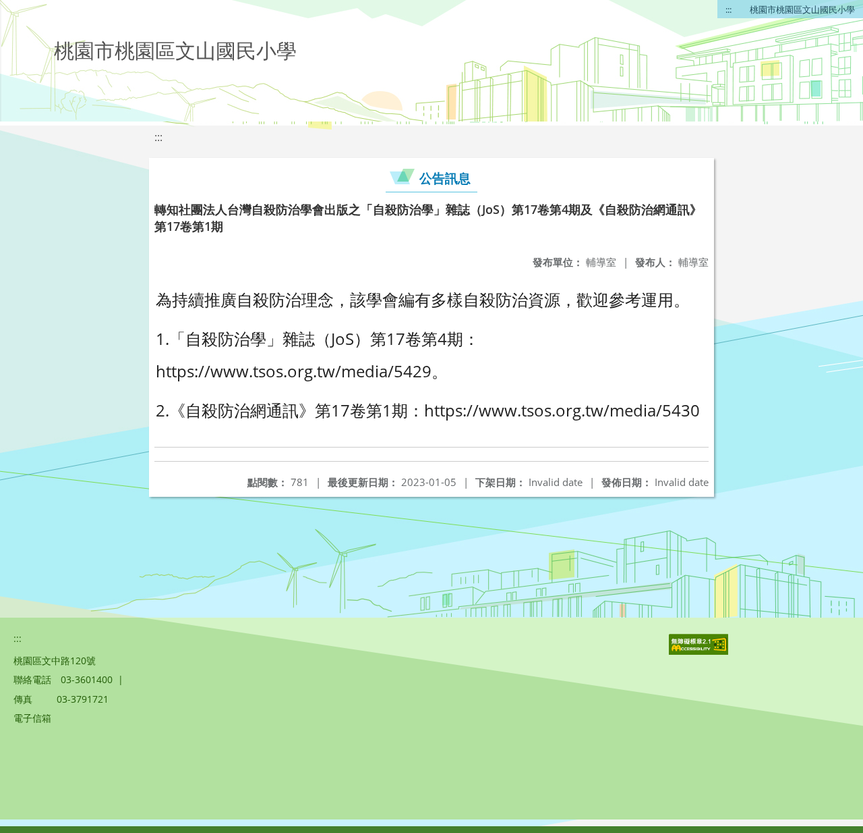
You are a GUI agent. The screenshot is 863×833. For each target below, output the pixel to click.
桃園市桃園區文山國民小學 (802, 9)
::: (728, 9)
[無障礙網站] (700, 651)
